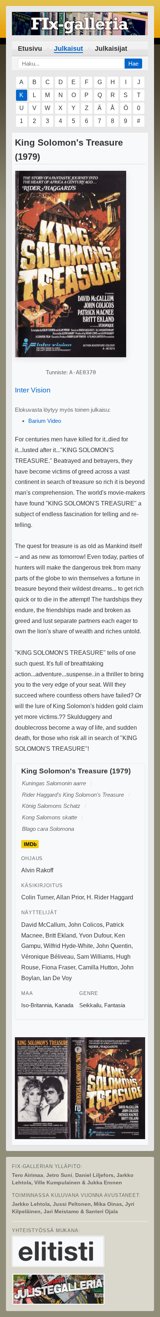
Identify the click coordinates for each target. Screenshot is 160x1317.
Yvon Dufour (95, 935)
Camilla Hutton (98, 967)
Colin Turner (37, 897)
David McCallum (43, 925)
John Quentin (113, 946)
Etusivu (30, 48)
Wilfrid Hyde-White (68, 946)
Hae (133, 63)
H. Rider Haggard (110, 897)
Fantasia (114, 1005)
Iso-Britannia (36, 1005)
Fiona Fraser (58, 967)
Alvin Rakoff (37, 870)
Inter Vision (33, 390)
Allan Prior (70, 897)
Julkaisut (68, 48)
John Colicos (85, 925)
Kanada (64, 1005)
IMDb (30, 844)
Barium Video (44, 421)
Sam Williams (95, 956)
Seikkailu (90, 1005)
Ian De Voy (57, 978)
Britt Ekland (60, 935)
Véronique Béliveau (47, 956)
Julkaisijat (111, 48)
